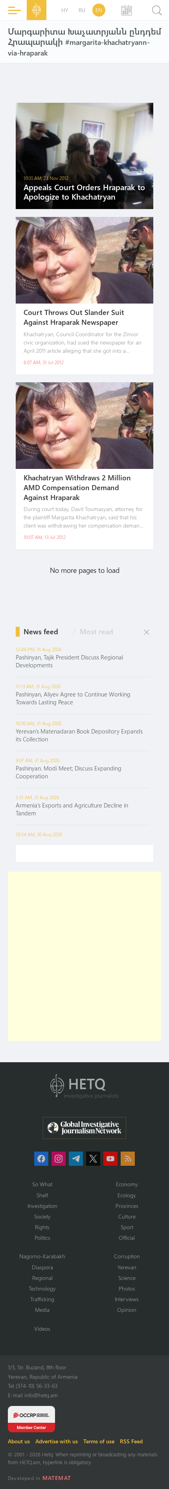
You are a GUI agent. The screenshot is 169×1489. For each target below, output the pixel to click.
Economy (127, 1184)
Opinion (126, 1309)
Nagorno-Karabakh (42, 1256)
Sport (127, 1227)
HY (64, 10)
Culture (127, 1216)
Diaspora (42, 1267)
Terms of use (98, 1441)
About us (19, 1441)
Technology (42, 1288)
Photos (127, 1288)
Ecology (127, 1195)
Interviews (127, 1299)
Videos (42, 1328)
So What (42, 1184)
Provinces (127, 1205)
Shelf (42, 1195)
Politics (42, 1237)
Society (42, 1216)
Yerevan (127, 1267)
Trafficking (42, 1299)
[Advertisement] (84, 956)
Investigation (42, 1205)
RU (82, 10)
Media (42, 1309)
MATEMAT (56, 1478)
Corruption (127, 1256)
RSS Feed (131, 1441)
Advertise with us (56, 1441)
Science (127, 1278)
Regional (42, 1278)
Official (127, 1237)
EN (99, 10)
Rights (42, 1227)
